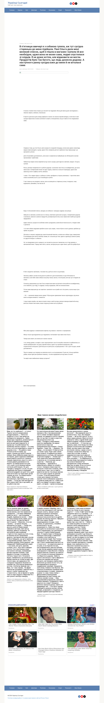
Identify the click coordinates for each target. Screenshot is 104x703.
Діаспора (34, 10)
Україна (20, 10)
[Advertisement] (52, 26)
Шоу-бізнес (78, 10)
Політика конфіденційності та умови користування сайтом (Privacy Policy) (28, 698)
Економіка (52, 10)
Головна (11, 10)
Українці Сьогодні (17, 2)
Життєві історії (44, 69)
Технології (68, 10)
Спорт (60, 10)
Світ (27, 10)
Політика (43, 10)
